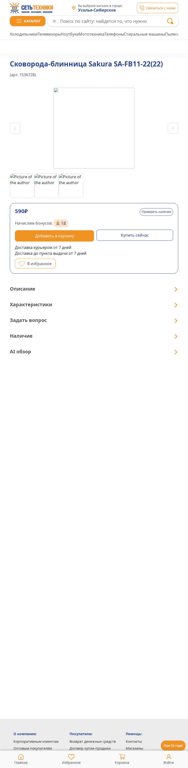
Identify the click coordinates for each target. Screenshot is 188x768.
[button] (28, 21)
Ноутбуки (70, 34)
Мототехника (92, 34)
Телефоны (114, 34)
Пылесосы (175, 34)
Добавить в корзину (54, 236)
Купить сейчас (135, 235)
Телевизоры (49, 34)
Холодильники (24, 34)
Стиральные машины (144, 34)
